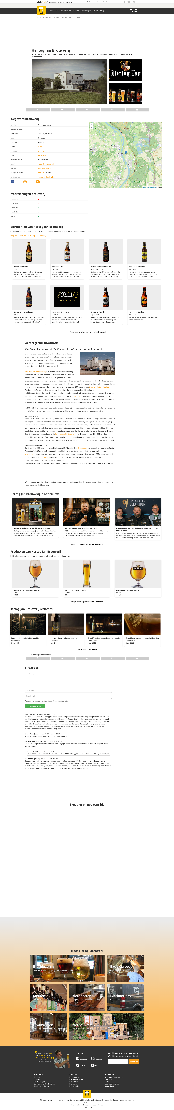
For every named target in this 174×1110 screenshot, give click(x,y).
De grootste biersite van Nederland (61, 2)
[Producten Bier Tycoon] (145, 893)
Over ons (37, 1077)
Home (39, 17)
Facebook (83, 1059)
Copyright (108, 1079)
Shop (102, 11)
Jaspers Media (97, 1105)
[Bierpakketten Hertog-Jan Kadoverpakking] (87, 857)
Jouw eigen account (112, 1084)
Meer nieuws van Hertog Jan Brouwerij (87, 544)
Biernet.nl (75, 1105)
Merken (76, 11)
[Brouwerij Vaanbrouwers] (67, 893)
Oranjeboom (82, 448)
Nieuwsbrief (109, 1086)
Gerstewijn (95, 269)
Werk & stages (39, 1081)
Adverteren (97, 2)
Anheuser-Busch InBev (46, 177)
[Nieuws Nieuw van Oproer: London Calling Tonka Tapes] (87, 821)
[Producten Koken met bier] (138, 821)
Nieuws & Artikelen (63, 11)
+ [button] (91, 124)
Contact (89, 2)
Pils (15, 269)
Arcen (70, 17)
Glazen (16, 593)
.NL (48, 1)
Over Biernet (106, 2)
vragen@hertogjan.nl (46, 164)
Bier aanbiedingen (76, 1079)
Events (95, 11)
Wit (130, 269)
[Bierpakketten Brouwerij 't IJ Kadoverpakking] (29, 893)
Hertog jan (78, 17)
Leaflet (144, 187)
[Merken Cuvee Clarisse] (138, 857)
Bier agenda (74, 1086)
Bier (51, 11)
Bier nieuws (73, 1081)
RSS (95, 1066)
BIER (39, 1)
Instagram (98, 1059)
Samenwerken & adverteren (44, 1084)
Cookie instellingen (41, 1086)
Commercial (15, 641)
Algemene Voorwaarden (114, 1077)
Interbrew (41, 173)
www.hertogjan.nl (44, 168)
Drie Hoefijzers (77, 396)
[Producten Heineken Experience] (106, 893)
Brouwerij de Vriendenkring (35, 372)
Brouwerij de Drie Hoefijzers (99, 387)
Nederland (56, 17)
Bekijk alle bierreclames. (87, 649)
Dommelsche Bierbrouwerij (65, 434)
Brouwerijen (86, 11)
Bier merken (74, 1077)
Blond (54, 315)
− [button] (91, 127)
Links (107, 1081)
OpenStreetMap (152, 187)
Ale (130, 315)
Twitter (82, 1066)
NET (44, 1)
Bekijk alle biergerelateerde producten (87, 602)
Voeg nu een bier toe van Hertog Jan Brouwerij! (28, 235)
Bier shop (73, 1084)
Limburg (64, 17)
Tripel (93, 315)
